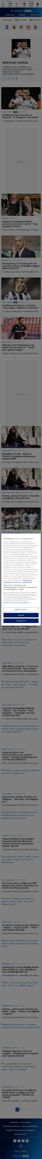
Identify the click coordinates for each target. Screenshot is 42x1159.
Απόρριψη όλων (21, 621)
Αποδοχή (21, 615)
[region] (21, 579)
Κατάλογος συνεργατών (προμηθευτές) (16, 602)
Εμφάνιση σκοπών (21, 609)
